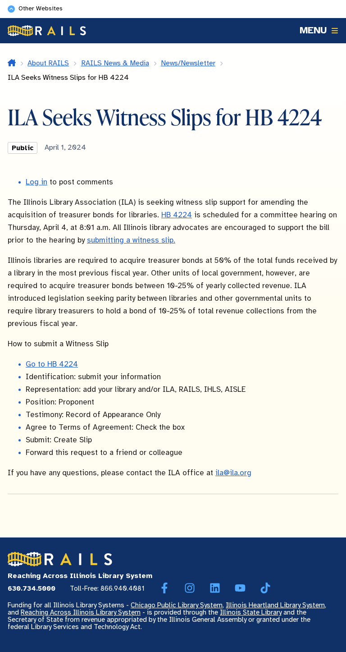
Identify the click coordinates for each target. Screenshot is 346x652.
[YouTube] (240, 588)
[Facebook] (164, 588)
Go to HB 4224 (52, 364)
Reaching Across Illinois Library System (81, 612)
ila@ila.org (233, 473)
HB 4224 (176, 215)
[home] (12, 63)
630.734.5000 (31, 588)
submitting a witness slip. (131, 240)
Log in (36, 182)
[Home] (47, 30)
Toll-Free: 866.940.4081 (107, 588)
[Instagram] (189, 588)
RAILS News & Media (115, 63)
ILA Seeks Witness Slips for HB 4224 (68, 78)
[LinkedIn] (214, 588)
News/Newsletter (188, 63)
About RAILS (48, 63)
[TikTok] (265, 588)
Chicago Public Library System (177, 605)
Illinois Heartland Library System (275, 605)
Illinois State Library (251, 612)
